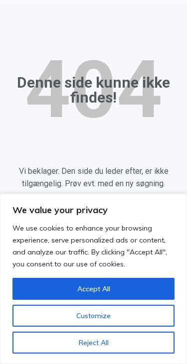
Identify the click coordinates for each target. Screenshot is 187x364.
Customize (93, 315)
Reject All (94, 342)
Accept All (93, 288)
